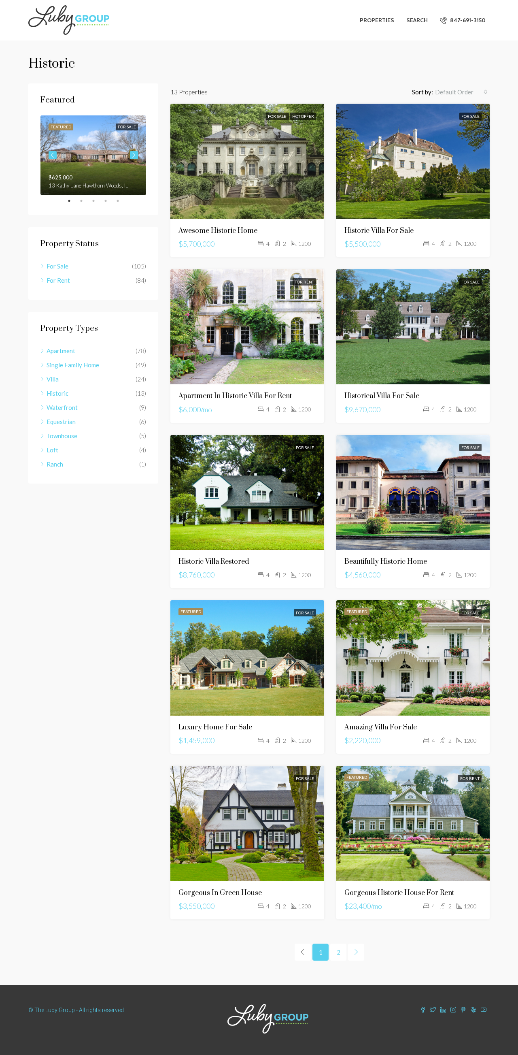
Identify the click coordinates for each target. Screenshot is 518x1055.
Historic (57, 393)
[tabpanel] (93, 155)
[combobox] (461, 91)
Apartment (61, 350)
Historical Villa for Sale (381, 396)
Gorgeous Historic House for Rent (399, 893)
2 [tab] (85, 201)
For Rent (304, 281)
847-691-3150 (467, 20)
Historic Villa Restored (213, 561)
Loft (52, 450)
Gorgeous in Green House (220, 893)
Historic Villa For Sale (379, 230)
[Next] (356, 952)
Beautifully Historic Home (385, 561)
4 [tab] (110, 201)
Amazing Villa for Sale (380, 727)
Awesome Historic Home (217, 230)
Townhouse (62, 435)
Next (134, 155)
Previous (53, 155)
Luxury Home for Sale (215, 727)
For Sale (277, 116)
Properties (377, 20)
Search (417, 20)
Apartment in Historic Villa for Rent (235, 396)
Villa (53, 379)
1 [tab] (73, 201)
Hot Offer (303, 116)
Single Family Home (73, 365)
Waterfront (62, 407)
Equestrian (61, 421)
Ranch (55, 464)
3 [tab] (97, 201)
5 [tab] (122, 201)
